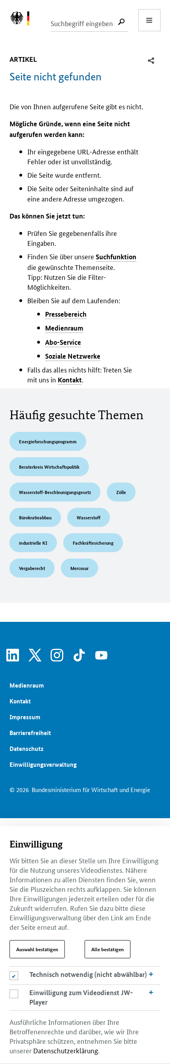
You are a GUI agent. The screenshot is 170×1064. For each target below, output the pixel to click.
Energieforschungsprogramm (48, 441)
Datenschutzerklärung (65, 1050)
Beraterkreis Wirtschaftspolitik (49, 466)
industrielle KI (33, 542)
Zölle (121, 491)
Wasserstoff (88, 517)
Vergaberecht (32, 567)
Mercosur (79, 567)
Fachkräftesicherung (93, 542)
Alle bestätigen (107, 949)
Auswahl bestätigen (37, 949)
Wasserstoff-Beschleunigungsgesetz (55, 491)
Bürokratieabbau (35, 517)
